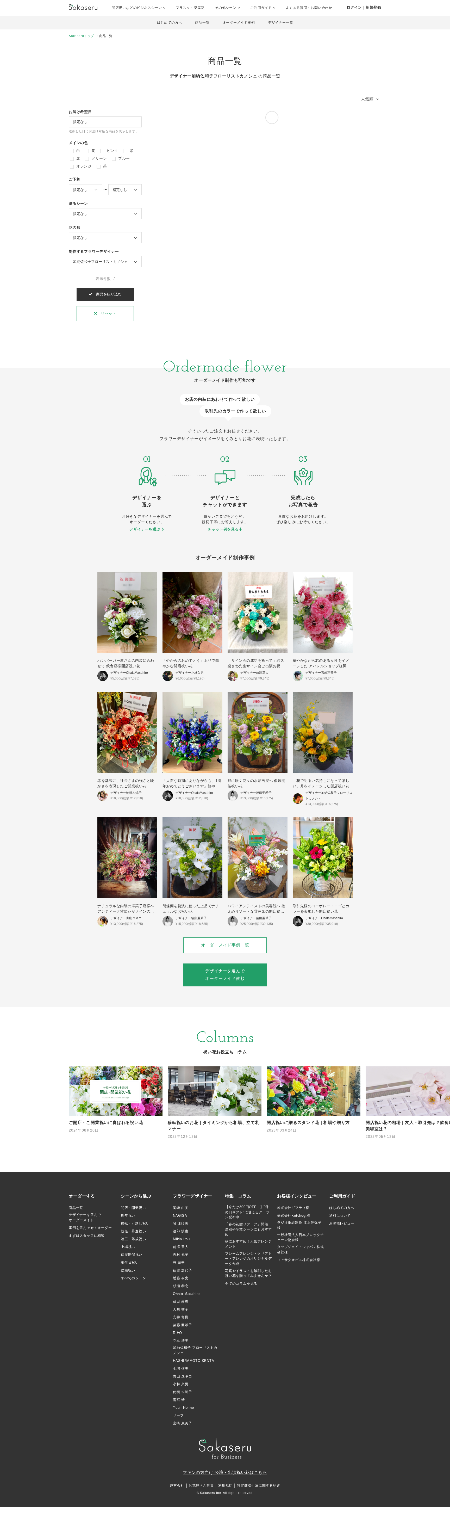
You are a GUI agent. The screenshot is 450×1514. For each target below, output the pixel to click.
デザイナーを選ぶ (145, 529)
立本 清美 (181, 1341)
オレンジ (83, 166)
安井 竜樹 (181, 1317)
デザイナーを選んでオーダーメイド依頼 (225, 975)
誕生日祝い (130, 1262)
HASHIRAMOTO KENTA (193, 1361)
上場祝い (128, 1247)
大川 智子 (181, 1309)
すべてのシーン (133, 1278)
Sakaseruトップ (81, 36)
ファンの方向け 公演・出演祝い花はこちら (225, 1472)
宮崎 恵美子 (182, 1423)
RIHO (177, 1333)
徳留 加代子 (182, 1270)
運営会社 (177, 1485)
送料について (340, 1216)
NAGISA (180, 1216)
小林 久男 (181, 1384)
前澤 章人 (181, 1247)
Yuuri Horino (183, 1408)
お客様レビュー (341, 1223)
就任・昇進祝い (133, 1231)
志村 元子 (181, 1255)
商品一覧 (202, 22)
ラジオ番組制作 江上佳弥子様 (299, 1225)
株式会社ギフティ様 (293, 1208)
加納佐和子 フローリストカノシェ (195, 1350)
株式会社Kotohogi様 (293, 1216)
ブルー (123, 158)
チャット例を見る (223, 529)
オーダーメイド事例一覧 (225, 945)
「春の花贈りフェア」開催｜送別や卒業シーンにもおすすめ (248, 1229)
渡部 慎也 (181, 1231)
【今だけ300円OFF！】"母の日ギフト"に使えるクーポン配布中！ (247, 1212)
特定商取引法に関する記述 (258, 1485)
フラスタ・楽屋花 (190, 8)
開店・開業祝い (133, 1208)
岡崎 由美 (181, 1208)
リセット (106, 313)
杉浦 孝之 (181, 1286)
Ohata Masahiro (186, 1294)
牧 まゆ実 (181, 1223)
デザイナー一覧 (280, 22)
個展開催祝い (131, 1255)
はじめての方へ (169, 22)
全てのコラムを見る (241, 1284)
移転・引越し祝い (135, 1223)
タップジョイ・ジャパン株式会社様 (300, 1249)
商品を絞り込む (107, 294)
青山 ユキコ (182, 1376)
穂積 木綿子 (182, 1392)
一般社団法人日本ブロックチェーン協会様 (300, 1237)
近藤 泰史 (181, 1278)
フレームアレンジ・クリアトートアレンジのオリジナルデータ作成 (248, 1259)
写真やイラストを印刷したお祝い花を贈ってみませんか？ (248, 1273)
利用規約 (225, 1485)
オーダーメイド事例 (239, 22)
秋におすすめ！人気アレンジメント (248, 1244)
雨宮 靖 (179, 1400)
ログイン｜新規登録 (364, 7)
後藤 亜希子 (182, 1325)
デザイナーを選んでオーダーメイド (85, 1217)
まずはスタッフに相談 (87, 1236)
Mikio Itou (181, 1239)
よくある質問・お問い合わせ (309, 8)
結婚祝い (128, 1270)
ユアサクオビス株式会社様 (298, 1260)
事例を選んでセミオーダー (90, 1228)
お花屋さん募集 (201, 1485)
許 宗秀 (179, 1262)
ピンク (111, 151)
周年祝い (128, 1216)
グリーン (98, 158)
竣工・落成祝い (133, 1239)
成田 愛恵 (181, 1301)
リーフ (178, 1415)
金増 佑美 (181, 1368)
